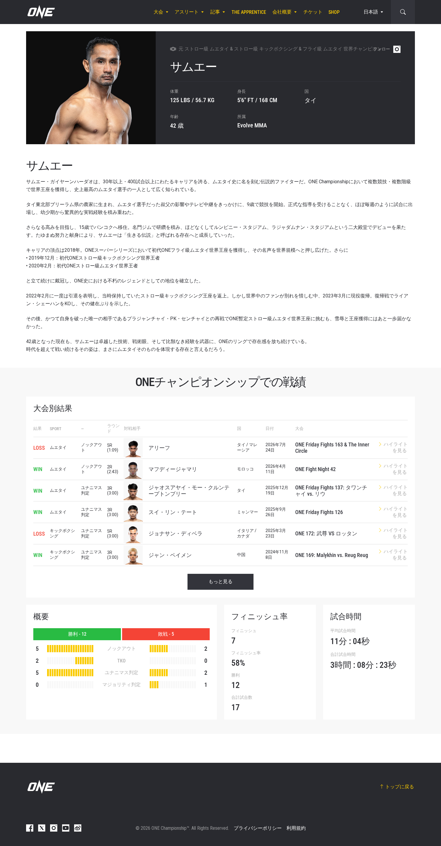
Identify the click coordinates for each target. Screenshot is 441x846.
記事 (215, 12)
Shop (334, 12)
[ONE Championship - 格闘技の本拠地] (40, 12)
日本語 (371, 12)
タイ (310, 100)
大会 (158, 12)
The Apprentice (249, 12)
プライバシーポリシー (258, 828)
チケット (312, 12)
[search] (403, 12)
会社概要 (282, 12)
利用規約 (296, 828)
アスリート (187, 12)
